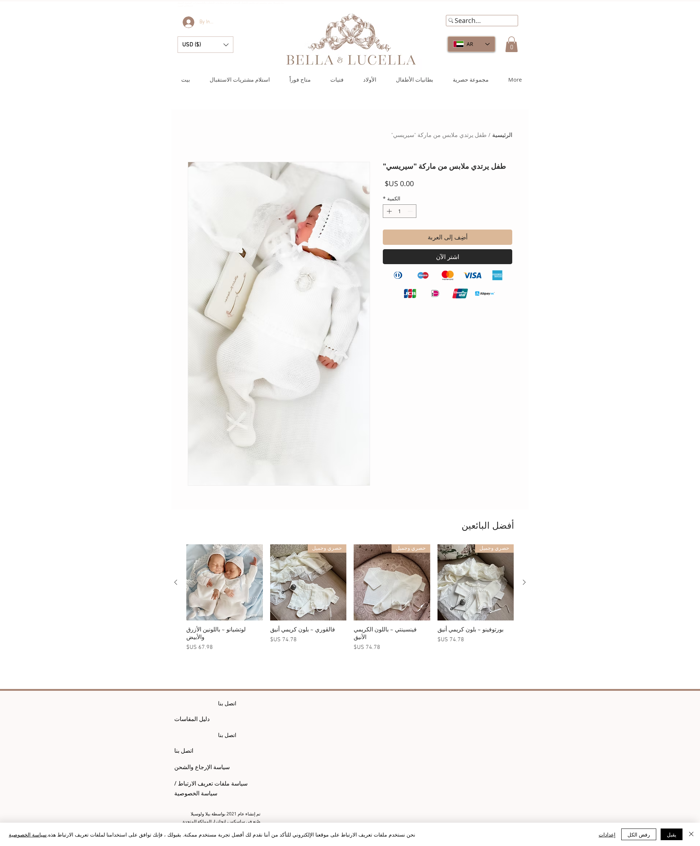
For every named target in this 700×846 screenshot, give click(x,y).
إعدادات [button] (607, 834)
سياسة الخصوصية (28, 834)
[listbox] (205, 44)
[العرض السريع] (224, 582)
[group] (350, 602)
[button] (205, 44)
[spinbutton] (399, 211)
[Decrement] (410, 211)
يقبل (671, 834)
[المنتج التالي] (175, 582)
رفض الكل (638, 834)
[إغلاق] (691, 834)
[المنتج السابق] (524, 582)
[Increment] (388, 211)
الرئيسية (502, 135)
